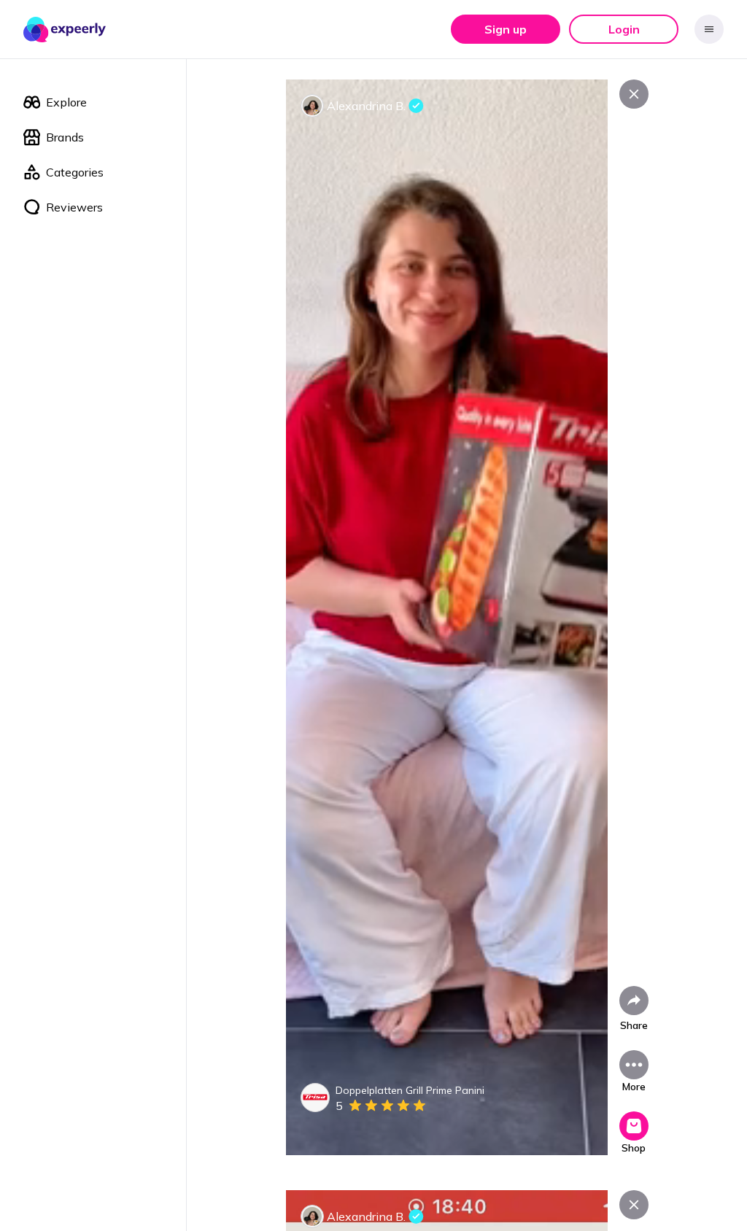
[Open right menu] (709, 29)
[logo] (65, 29)
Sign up (505, 29)
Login (624, 29)
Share (634, 1025)
